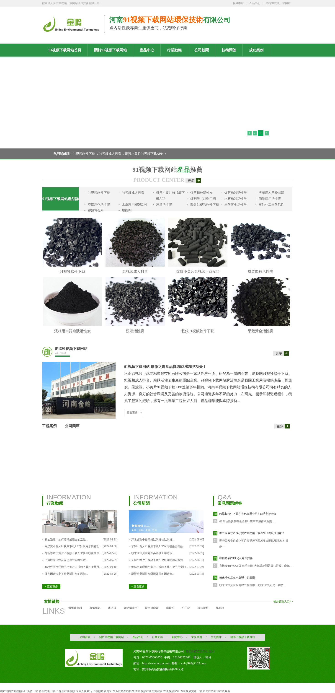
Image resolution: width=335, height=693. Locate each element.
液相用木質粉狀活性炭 (72, 331)
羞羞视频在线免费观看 (148, 691)
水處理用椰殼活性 (134, 204)
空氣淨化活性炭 (99, 204)
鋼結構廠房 (130, 608)
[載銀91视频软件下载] (197, 325)
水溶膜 (112, 608)
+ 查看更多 (51, 586)
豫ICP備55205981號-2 (200, 651)
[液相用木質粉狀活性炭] (72, 325)
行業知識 (157, 637)
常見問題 (196, 637)
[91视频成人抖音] (135, 265)
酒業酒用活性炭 (270, 198)
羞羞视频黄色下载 (191, 691)
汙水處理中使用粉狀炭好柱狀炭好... (152, 539)
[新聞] (166, 531)
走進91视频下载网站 (71, 350)
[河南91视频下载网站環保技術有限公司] (71, 30)
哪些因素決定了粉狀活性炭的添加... (66, 573)
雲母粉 (170, 608)
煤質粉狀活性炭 (235, 193)
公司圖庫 (72, 426)
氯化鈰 (220, 608)
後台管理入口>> (283, 601)
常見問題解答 (230, 503)
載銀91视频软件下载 (204, 204)
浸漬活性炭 (164, 204)
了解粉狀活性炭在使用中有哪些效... (66, 560)
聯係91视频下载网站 (278, 3)
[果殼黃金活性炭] (260, 325)
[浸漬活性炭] (135, 325)
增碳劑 (126, 210)
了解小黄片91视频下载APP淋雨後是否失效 (157, 546)
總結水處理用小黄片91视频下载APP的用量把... (159, 566)
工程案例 (49, 426)
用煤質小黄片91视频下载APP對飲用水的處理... (73, 546)
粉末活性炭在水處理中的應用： (238, 577)
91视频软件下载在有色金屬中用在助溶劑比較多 (248, 513)
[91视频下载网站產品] (193, 180)
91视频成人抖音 (110, 154)
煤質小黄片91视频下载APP (144, 154)
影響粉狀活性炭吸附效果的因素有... (152, 573)
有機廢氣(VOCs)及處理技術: (236, 558)
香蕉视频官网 (171, 691)
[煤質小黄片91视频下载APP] (197, 265)
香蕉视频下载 (47, 691)
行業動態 (55, 503)
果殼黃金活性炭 (235, 204)
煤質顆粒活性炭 (201, 193)
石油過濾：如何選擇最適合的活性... (66, 539)
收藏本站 (238, 3)
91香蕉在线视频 (65, 691)
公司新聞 (141, 503)
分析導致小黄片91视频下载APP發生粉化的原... (73, 553)
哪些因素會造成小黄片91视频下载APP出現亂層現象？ (252, 533)
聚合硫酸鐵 (152, 608)
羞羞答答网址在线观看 (216, 691)
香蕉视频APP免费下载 (24, 691)
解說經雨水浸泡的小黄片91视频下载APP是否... (73, 566)
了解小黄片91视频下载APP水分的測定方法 (157, 560)
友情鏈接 (51, 601)
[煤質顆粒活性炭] (260, 265)
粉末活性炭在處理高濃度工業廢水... (152, 553)
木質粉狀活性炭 (235, 198)
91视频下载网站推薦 (167, 169)
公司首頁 (85, 637)
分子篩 (186, 608)
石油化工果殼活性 (271, 204)
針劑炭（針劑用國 (203, 198)
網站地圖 (5, 691)
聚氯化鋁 (95, 608)
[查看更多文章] (282, 424)
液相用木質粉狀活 (271, 193)
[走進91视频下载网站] (281, 351)
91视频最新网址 (102, 691)
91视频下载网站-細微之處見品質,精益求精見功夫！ (165, 367)
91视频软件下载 (84, 154)
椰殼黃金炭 (96, 210)
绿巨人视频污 (84, 691)
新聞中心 (177, 637)
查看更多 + (134, 412)
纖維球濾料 (75, 608)
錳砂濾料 (203, 608)
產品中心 (254, 3)
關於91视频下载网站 (111, 637)
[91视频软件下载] (72, 265)
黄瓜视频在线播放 (123, 691)
